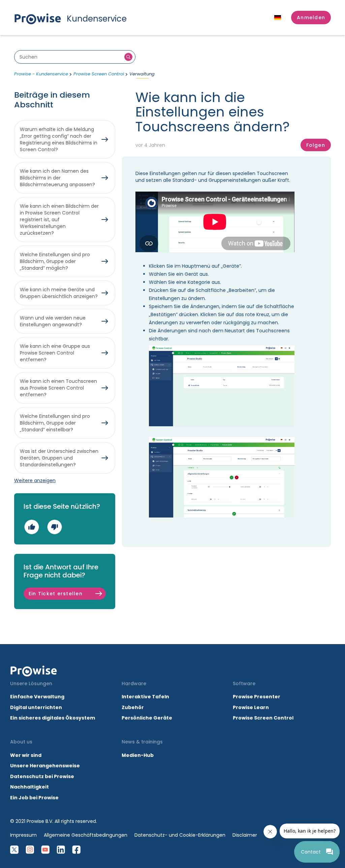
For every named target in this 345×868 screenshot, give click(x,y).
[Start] (33, 671)
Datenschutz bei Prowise (42, 776)
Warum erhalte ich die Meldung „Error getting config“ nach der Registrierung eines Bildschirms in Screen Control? (58, 139)
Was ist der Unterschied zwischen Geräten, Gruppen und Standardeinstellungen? (59, 458)
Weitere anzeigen (35, 480)
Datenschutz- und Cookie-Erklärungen (179, 835)
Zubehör (133, 707)
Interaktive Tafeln (145, 696)
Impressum (23, 835)
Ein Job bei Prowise (34, 797)
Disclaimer (244, 835)
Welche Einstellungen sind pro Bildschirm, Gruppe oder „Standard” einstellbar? (55, 423)
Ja (31, 527)
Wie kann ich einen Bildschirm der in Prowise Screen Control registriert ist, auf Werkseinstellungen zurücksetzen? (59, 219)
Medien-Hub (138, 755)
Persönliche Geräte (147, 717)
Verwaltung (142, 74)
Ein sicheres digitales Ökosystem (52, 717)
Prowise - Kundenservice (41, 74)
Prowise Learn (251, 707)
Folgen (315, 145)
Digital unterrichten (36, 707)
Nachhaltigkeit (29, 786)
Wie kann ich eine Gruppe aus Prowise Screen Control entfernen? (55, 353)
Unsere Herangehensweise (45, 765)
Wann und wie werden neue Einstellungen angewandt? (53, 321)
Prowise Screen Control (98, 74)
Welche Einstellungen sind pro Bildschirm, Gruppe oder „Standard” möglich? (55, 261)
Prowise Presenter (256, 696)
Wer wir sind (25, 755)
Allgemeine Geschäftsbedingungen (85, 835)
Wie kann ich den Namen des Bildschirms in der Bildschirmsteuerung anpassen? (57, 178)
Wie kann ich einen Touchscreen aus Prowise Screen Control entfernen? (58, 388)
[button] (311, 17)
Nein (54, 527)
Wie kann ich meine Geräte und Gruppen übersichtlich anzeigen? (59, 293)
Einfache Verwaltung (37, 696)
